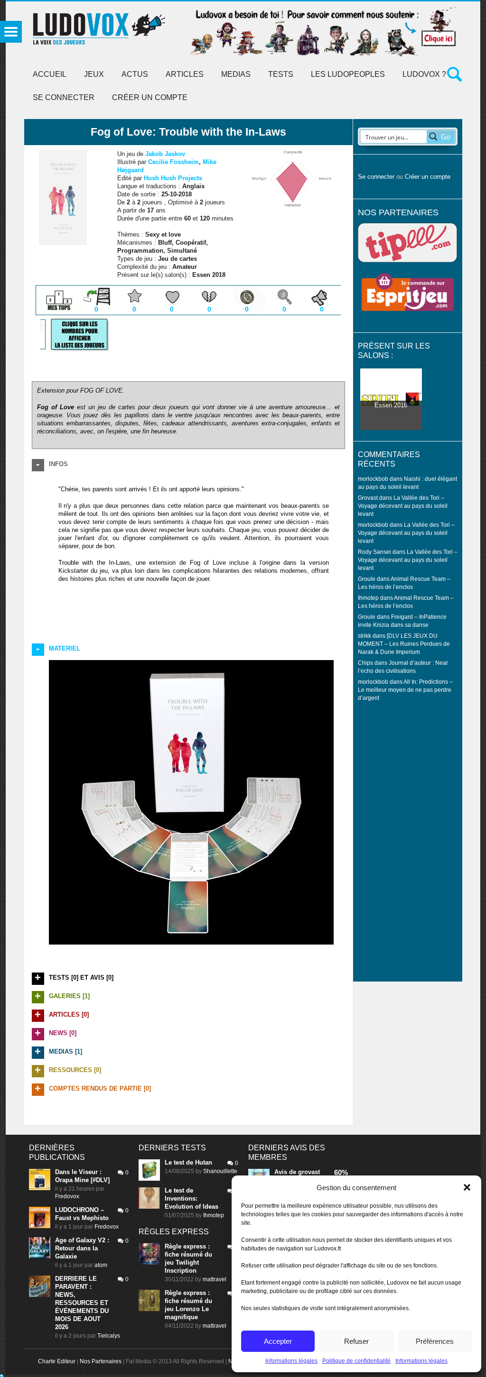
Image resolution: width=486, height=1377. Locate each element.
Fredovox (67, 1196)
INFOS (58, 464)
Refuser (356, 1341)
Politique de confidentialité (356, 1361)
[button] (467, 1187)
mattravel (214, 1279)
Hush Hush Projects (173, 178)
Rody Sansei (374, 552)
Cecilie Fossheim (173, 161)
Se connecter (63, 97)
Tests (280, 74)
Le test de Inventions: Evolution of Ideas (191, 1198)
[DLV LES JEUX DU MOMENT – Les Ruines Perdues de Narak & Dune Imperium (404, 644)
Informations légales (291, 1361)
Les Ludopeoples (348, 74)
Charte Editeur (56, 1361)
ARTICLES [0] (69, 1014)
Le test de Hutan (188, 1162)
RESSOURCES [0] (75, 1070)
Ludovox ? (424, 74)
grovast (309, 1171)
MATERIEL (64, 648)
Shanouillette (220, 1171)
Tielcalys (108, 1335)
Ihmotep (368, 598)
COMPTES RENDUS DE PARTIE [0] (100, 1088)
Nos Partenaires (101, 1361)
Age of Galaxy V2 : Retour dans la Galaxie (82, 1248)
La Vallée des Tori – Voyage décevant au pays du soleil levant (403, 506)
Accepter (278, 1341)
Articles (185, 74)
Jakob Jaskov (165, 153)
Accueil (49, 74)
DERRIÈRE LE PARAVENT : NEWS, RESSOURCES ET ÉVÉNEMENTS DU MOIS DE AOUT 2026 (82, 1303)
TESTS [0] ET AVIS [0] (81, 977)
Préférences (435, 1341)
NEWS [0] (62, 1033)
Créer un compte (149, 97)
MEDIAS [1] (65, 1051)
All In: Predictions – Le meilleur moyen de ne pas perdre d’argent (405, 690)
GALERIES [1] (69, 996)
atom (100, 1265)
